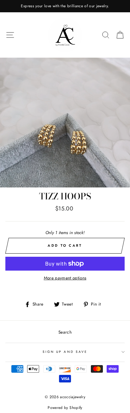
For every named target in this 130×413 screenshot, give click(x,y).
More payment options (65, 278)
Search (65, 332)
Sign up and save (65, 351)
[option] (65, 6)
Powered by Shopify (65, 407)
